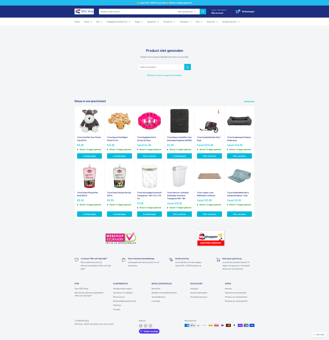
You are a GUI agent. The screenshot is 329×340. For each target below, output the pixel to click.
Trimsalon (184, 21)
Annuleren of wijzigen (123, 292)
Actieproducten (229, 21)
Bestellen (156, 288)
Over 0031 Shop (81, 288)
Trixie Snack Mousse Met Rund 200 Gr (87, 194)
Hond (86, 21)
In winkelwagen (89, 156)
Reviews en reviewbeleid (236, 301)
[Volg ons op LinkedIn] (150, 325)
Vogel (137, 21)
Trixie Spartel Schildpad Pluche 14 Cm (117, 138)
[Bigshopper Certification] (210, 229)
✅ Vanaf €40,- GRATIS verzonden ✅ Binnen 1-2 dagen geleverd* (164, 3)
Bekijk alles (249, 101)
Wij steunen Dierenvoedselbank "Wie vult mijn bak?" (89, 294)
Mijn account (217, 13)
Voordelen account (198, 297)
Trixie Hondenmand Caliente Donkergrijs (239, 138)
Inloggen (194, 288)
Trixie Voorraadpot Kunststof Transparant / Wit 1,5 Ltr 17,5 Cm (149, 195)
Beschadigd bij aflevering (124, 301)
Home (77, 21)
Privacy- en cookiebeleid (236, 297)
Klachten (117, 305)
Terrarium (167, 21)
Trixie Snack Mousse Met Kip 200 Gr (119, 194)
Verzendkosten (158, 297)
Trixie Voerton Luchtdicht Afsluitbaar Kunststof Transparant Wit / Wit (178, 195)
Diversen (211, 21)
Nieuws (228, 288)
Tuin (198, 21)
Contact (116, 309)
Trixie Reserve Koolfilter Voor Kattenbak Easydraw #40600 (179, 138)
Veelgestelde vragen (122, 288)
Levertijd (156, 301)
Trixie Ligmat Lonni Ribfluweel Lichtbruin (206, 194)
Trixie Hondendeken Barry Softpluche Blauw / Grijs (238, 194)
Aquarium (151, 21)
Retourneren (119, 297)
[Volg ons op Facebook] (141, 325)
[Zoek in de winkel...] (187, 67)
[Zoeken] (203, 11)
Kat (97, 21)
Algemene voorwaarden (235, 292)
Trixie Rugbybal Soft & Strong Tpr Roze (146, 138)
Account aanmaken (198, 292)
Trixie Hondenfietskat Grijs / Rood (209, 138)
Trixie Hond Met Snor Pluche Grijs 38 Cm (89, 138)
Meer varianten (149, 156)
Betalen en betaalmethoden (164, 292)
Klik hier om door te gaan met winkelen (164, 75)
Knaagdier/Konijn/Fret (117, 21)
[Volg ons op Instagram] (145, 325)
